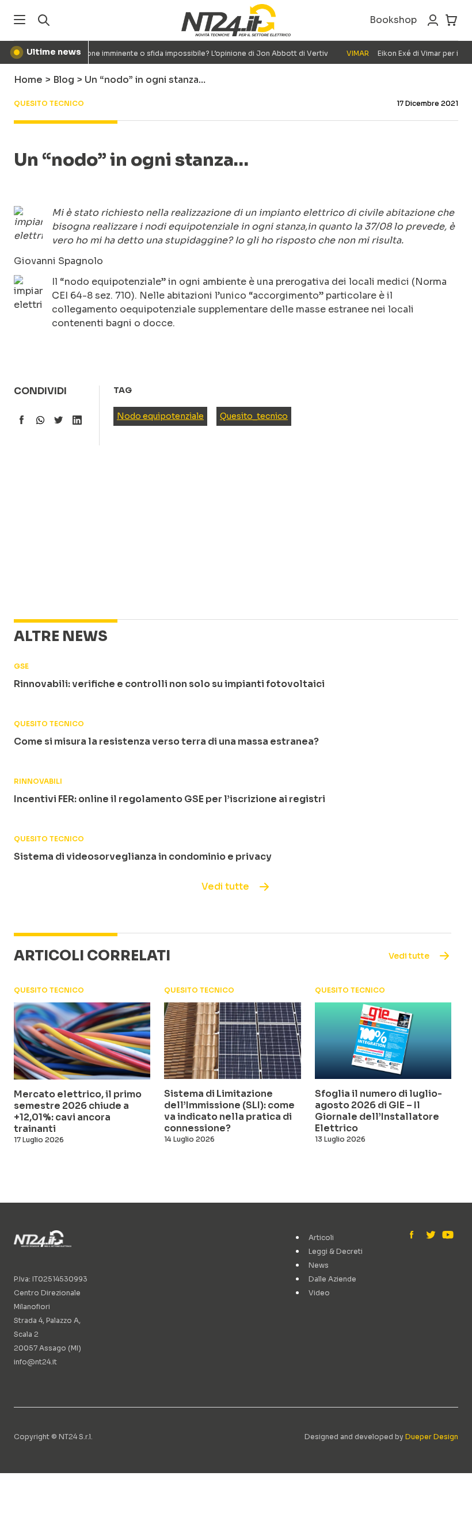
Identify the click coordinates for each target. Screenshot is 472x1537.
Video (319, 1292)
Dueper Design (431, 1436)
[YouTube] (446, 1235)
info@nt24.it (35, 1361)
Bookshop (393, 20)
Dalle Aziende (332, 1279)
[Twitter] (430, 1235)
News (319, 1265)
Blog (63, 80)
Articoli (321, 1237)
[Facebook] (414, 1235)
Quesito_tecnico (254, 416)
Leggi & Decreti (336, 1251)
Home (28, 80)
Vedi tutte (225, 886)
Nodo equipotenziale (160, 416)
